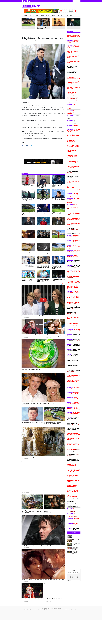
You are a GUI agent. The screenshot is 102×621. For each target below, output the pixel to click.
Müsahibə (47, 15)
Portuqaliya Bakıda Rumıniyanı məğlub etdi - (73, 370)
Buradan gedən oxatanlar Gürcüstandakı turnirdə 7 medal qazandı (73, 350)
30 (68, 580)
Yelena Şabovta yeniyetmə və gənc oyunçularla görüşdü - (73, 345)
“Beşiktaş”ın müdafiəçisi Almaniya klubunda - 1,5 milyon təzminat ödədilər (73, 505)
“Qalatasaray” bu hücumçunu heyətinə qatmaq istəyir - (73, 266)
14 (77, 576)
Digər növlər (60, 15)
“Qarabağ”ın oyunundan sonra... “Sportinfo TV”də (73, 510)
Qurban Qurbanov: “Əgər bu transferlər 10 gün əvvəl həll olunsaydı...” (73, 490)
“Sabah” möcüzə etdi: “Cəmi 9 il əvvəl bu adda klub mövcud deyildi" (73, 251)
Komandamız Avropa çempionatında (73, 312)
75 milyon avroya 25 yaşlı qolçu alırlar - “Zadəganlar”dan (73, 418)
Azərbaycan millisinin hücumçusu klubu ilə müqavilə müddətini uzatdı (73, 322)
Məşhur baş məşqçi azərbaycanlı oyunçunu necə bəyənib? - (73, 292)
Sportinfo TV (54, 15)
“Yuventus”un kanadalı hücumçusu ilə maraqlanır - (73, 423)
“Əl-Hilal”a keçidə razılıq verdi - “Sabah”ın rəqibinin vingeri (73, 66)
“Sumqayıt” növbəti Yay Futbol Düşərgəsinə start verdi (73, 307)
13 (75, 576)
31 (70, 580)
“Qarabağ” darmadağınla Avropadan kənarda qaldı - (72, 515)
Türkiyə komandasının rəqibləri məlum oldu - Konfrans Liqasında (73, 122)
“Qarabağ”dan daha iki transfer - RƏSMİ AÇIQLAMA (73, 520)
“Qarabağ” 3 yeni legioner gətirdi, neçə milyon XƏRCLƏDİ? (73, 51)
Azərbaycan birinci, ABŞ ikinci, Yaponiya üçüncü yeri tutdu (72, 355)
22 (79, 577)
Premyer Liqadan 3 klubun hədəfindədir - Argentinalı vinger (73, 500)
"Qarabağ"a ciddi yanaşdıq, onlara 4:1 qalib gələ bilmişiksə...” (73, 480)
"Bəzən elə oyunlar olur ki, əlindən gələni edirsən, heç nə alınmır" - (73, 281)
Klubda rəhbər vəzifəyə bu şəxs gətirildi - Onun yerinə (73, 271)
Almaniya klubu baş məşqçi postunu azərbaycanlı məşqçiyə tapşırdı (73, 77)
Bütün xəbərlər (74, 532)
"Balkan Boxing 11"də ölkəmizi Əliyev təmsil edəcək (73, 365)
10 (70, 576)
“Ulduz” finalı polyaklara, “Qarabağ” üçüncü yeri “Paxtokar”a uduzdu (73, 380)
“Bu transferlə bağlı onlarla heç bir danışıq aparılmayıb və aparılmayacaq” (73, 459)
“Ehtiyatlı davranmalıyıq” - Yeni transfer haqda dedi (73, 176)
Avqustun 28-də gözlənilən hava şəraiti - (73, 340)
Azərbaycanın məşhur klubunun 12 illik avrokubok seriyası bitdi (73, 495)
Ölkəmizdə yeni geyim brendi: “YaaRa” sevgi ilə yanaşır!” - (73, 223)
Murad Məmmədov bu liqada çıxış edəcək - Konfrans (73, 448)
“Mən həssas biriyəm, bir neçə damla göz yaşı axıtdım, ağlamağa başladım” (73, 218)
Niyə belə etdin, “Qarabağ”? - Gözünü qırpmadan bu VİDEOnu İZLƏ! (73, 237)
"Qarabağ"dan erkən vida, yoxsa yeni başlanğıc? (73, 150)
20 (75, 577)
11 (72, 576)
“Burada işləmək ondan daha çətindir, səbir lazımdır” (73, 41)
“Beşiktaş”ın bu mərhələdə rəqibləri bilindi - (73, 171)
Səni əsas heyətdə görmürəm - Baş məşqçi (72, 228)
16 (68, 577)
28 (77, 578)
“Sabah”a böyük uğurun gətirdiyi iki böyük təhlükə (73, 56)
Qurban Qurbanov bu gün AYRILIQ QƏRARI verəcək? (72, 186)
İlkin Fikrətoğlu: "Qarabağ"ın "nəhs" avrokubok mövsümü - (73, 97)
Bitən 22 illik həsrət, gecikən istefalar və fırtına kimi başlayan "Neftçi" (73, 525)
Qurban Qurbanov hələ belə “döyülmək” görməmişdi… (73, 242)
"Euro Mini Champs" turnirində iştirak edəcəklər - (72, 360)
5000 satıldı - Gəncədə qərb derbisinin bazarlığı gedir (73, 92)
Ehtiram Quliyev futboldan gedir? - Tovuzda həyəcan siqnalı (73, 82)
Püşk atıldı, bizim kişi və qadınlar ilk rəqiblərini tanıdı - (73, 336)
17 (70, 577)
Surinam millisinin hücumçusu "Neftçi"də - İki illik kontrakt (73, 61)
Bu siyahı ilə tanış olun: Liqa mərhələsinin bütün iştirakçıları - (73, 413)
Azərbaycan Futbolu (26, 15)
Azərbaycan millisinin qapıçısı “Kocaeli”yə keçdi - (73, 438)
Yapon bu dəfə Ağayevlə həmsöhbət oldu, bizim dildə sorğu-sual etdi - (73, 403)
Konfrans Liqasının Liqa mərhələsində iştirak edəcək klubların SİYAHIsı (73, 408)
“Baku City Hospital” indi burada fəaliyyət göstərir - (73, 256)
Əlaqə (71, 15)
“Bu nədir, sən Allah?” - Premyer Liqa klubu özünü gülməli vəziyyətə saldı (73, 145)
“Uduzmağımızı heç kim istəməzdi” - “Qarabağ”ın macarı (73, 140)
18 (72, 577)
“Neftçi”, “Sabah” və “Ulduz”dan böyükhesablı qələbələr (73, 297)
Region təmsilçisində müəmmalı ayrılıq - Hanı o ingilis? (73, 87)
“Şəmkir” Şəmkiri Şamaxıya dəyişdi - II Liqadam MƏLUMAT (73, 389)
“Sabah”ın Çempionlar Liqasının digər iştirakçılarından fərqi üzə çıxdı (73, 433)
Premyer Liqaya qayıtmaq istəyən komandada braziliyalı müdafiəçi (73, 470)
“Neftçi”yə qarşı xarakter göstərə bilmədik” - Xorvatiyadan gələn (73, 46)
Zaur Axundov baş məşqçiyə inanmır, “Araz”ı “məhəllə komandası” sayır (73, 161)
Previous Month (67, 570)
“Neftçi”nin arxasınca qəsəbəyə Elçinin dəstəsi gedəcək (72, 195)
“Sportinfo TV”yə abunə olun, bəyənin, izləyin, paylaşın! (73, 130)
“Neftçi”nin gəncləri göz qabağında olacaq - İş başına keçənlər (73, 375)
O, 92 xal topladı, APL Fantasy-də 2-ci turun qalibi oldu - (73, 331)
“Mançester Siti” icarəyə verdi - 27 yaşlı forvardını (73, 261)
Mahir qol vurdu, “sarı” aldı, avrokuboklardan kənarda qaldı (73, 475)
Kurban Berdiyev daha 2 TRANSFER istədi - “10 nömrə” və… (73, 181)
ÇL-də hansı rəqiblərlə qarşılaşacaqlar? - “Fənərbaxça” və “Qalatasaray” (73, 443)
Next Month (79, 570)
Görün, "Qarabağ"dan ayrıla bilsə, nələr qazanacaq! (73, 112)
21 (77, 577)
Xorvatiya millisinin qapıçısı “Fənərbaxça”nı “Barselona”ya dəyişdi (73, 428)
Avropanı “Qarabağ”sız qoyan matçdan (73, 276)
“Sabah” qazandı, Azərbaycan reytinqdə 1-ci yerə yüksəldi (73, 317)
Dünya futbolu (35, 15)
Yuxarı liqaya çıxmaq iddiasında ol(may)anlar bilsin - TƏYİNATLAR (73, 394)
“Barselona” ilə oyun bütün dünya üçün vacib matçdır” (73, 117)
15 (79, 576)
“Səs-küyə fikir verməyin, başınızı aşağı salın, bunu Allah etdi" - (73, 302)
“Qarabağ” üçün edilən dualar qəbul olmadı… (73, 398)
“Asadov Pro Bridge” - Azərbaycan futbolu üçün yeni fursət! (73, 166)
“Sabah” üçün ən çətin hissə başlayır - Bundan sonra (73, 135)
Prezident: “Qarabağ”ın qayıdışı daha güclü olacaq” (73, 247)
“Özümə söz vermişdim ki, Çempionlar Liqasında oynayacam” (72, 485)
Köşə (67, 15)
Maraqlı (42, 15)
